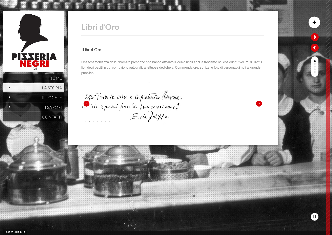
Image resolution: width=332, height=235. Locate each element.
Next (259, 104)
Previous (86, 104)
